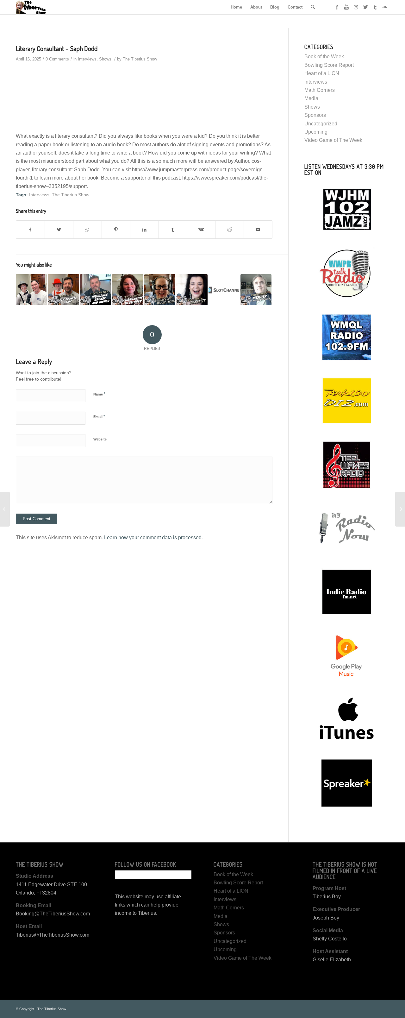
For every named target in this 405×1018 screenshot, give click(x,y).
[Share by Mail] (258, 229)
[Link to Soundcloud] (384, 7)
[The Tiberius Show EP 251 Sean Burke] (31, 289)
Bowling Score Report (329, 65)
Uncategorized (320, 123)
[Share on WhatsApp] (87, 229)
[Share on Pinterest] (116, 229)
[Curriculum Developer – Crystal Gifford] (127, 289)
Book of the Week (324, 56)
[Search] (313, 7)
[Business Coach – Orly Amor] (5, 509)
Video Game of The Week (333, 140)
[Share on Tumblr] (173, 229)
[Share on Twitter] (59, 229)
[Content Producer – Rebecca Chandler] (159, 289)
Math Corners (319, 90)
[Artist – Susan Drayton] (191, 289)
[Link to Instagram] (356, 7)
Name (99, 394)
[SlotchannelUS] (224, 289)
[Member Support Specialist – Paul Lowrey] (255, 289)
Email (99, 416)
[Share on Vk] (201, 229)
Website (100, 439)
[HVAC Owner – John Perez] (63, 289)
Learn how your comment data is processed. (153, 537)
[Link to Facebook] (337, 7)
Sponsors (315, 115)
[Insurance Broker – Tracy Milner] (95, 289)
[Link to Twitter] (365, 7)
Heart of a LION (321, 73)
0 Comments (57, 59)
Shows (105, 59)
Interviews (87, 59)
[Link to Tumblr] (375, 7)
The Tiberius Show (140, 59)
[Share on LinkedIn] (144, 229)
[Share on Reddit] (229, 229)
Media (311, 98)
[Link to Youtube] (346, 7)
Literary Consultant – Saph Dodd (56, 48)
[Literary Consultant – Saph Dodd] (400, 509)
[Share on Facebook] (30, 229)
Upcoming (315, 132)
